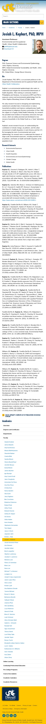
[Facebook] (4, 716)
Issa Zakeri (7, 654)
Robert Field (8, 505)
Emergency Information (20, 708)
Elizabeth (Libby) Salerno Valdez (14, 643)
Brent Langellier (9, 551)
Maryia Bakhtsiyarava (11, 450)
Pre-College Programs (10, 670)
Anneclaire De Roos (10, 482)
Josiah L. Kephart (9, 539)
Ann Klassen (8, 545)
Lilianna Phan (8, 603)
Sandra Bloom (8, 459)
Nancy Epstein (8, 491)
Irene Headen (8, 522)
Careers (19, 705)
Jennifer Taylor (8, 637)
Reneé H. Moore (9, 594)
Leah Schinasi (8, 617)
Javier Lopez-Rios (10, 580)
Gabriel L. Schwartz (10, 623)
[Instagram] (7, 716)
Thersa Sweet (8, 631)
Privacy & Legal (27, 705)
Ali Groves (7, 516)
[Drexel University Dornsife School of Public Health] (20, 13)
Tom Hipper (8, 528)
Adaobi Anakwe (9, 442)
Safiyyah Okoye (9, 600)
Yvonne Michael (9, 591)
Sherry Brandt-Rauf (10, 462)
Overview (6, 425)
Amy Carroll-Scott (9, 476)
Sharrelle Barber (9, 453)
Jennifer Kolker (9, 548)
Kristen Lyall (8, 585)
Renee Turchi (8, 640)
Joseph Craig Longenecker (12, 577)
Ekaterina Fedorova (10, 502)
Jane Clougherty (9, 479)
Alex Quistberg (8, 606)
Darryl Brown (8, 468)
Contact (35, 705)
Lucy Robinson (9, 608)
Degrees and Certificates (11, 429)
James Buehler (9, 470)
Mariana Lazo (8, 560)
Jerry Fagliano (8, 496)
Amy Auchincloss (9, 447)
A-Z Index (5, 705)
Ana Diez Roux (9, 485)
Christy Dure (8, 488)
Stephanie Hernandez (11, 525)
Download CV (9, 49)
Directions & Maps (8, 708)
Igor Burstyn (8, 473)
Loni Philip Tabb (9, 634)
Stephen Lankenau (10, 554)
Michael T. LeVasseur (10, 571)
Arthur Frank (8, 508)
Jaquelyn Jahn (8, 534)
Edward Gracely (9, 511)
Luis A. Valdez (8, 646)
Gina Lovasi (8, 583)
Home (3, 27)
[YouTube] (11, 716)
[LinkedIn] (15, 716)
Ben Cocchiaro (9, 499)
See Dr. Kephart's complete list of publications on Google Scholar (22, 415)
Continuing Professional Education (14, 665)
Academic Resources (10, 682)
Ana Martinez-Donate (10, 588)
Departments (7, 434)
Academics (12, 27)
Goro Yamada (8, 651)
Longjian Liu (8, 574)
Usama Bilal (8, 456)
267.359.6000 (24, 722)
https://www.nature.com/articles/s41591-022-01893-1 (19, 200)
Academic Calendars (10, 678)
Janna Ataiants (8, 445)
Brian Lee (7, 565)
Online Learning (8, 661)
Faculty (20, 27)
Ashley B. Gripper (9, 514)
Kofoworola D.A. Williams (12, 649)
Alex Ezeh (7, 493)
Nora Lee (7, 568)
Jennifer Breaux (9, 465)
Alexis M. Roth (8, 611)
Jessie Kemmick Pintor (11, 542)
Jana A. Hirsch (8, 531)
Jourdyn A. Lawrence (10, 557)
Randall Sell (8, 626)
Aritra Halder (8, 519)
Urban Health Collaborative (10, 84)
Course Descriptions (10, 674)
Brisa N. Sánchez (9, 614)
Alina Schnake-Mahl (10, 620)
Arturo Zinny (8, 657)
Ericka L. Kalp (8, 537)
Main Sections (10, 22)
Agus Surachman (9, 629)
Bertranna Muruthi (9, 597)
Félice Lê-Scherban (10, 562)
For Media (12, 705)
